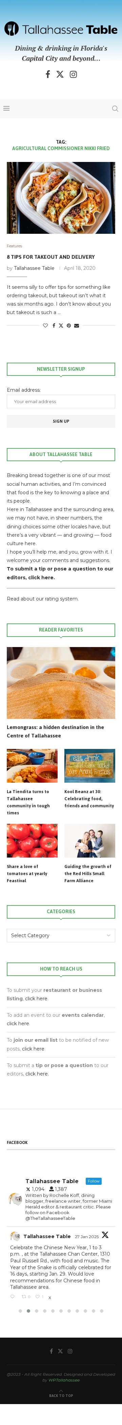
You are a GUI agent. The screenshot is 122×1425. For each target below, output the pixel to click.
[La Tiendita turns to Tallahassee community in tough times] (32, 766)
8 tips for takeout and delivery (51, 257)
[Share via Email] (76, 326)
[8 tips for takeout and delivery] (61, 198)
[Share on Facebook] (54, 326)
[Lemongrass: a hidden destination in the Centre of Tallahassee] (61, 683)
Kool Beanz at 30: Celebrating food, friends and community (89, 798)
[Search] (115, 108)
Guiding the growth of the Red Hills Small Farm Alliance (87, 873)
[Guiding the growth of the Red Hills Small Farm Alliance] (89, 841)
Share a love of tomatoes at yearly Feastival (27, 873)
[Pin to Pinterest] (69, 326)
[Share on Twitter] (61, 326)
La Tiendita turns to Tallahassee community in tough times (28, 802)
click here (36, 999)
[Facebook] (47, 74)
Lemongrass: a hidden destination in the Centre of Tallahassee (55, 731)
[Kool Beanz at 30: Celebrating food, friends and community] (89, 766)
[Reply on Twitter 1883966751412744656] (14, 1297)
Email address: (24, 390)
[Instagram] (73, 74)
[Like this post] (45, 326)
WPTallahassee (64, 1379)
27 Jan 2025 (87, 1236)
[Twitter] (60, 74)
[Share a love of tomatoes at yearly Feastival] (32, 841)
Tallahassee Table (34, 268)
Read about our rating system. (43, 599)
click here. (41, 578)
